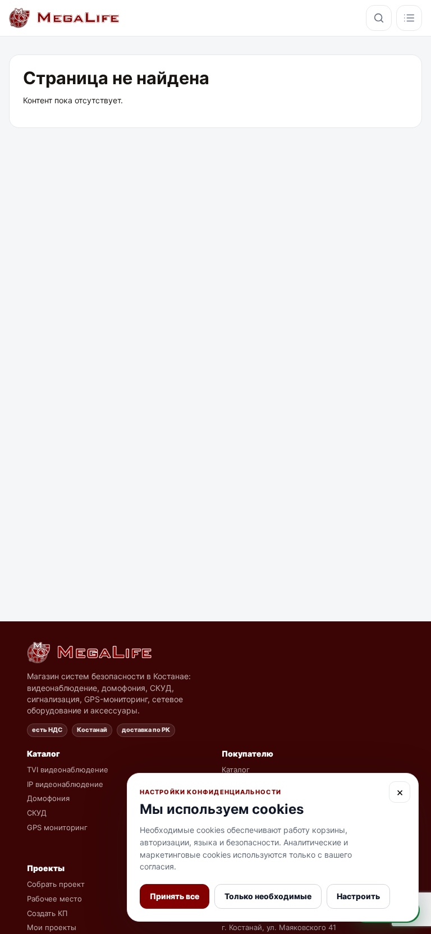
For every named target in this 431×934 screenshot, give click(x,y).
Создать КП (47, 913)
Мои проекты (51, 927)
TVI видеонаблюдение (67, 769)
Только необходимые (267, 896)
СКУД (37, 812)
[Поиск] (379, 18)
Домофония (48, 798)
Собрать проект (56, 884)
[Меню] (409, 18)
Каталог (236, 769)
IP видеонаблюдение (65, 784)
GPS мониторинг (57, 827)
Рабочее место (54, 898)
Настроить (358, 896)
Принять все (174, 896)
